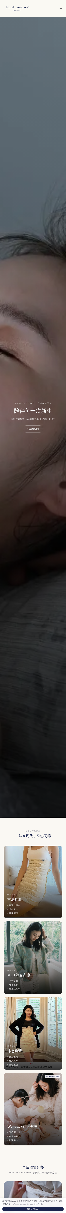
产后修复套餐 (33, 429)
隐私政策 (6, 1204)
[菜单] (61, 8)
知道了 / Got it (33, 1209)
